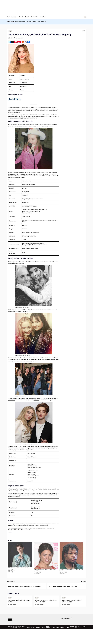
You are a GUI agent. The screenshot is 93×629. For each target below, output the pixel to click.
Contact (21, 16)
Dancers (43, 627)
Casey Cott (17, 446)
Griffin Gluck (36, 400)
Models (53, 627)
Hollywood (48, 627)
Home (8, 16)
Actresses (33, 627)
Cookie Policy (43, 16)
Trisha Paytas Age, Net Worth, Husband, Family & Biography (45, 601)
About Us (27, 16)
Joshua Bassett (11, 400)
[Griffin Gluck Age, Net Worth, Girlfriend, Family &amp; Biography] (20, 554)
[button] (16, 16)
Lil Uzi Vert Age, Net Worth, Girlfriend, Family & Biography (72, 601)
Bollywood (38, 627)
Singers (10, 31)
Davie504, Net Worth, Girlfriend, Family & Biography (19, 601)
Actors (28, 627)
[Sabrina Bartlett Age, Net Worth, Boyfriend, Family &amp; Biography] (46, 555)
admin (12, 38)
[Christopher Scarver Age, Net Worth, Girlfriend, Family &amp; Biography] (72, 555)
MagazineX (17, 627)
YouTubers (67, 627)
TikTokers (62, 627)
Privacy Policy (34, 16)
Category (14, 16)
